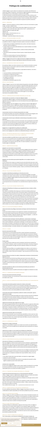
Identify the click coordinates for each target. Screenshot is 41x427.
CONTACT (33, 424)
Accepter (4, 423)
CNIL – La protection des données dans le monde (25, 384)
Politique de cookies (7, 425)
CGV (31, 424)
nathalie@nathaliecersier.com (14, 33)
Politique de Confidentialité (13, 425)
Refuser (11, 423)
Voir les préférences (17, 423)
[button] (20, 1)
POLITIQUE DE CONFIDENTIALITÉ (26, 424)
